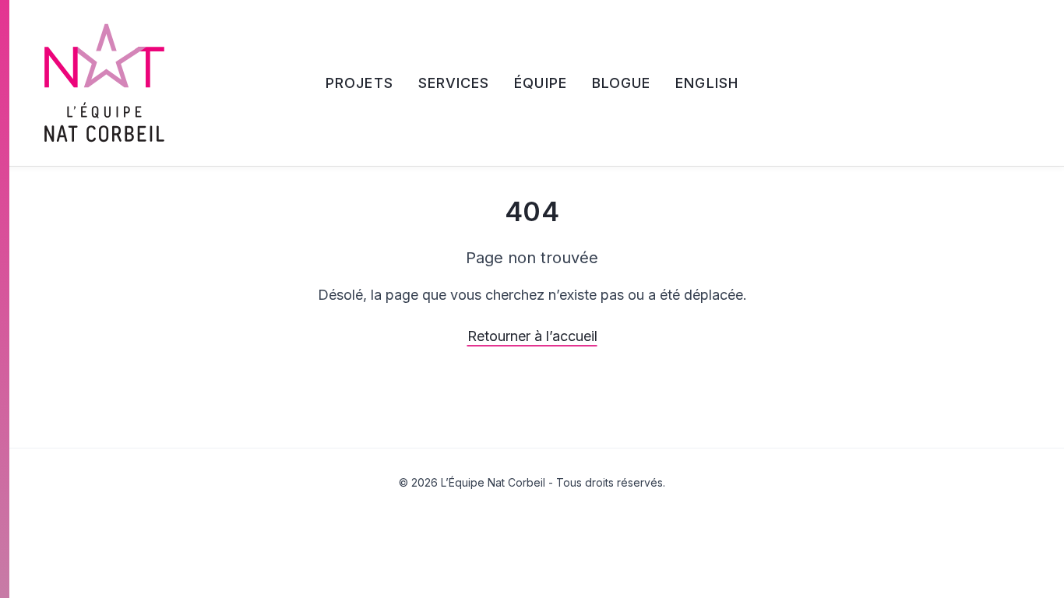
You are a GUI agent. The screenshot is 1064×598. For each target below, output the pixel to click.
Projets (359, 83)
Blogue (621, 83)
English (706, 83)
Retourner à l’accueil (532, 336)
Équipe (540, 83)
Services (454, 83)
